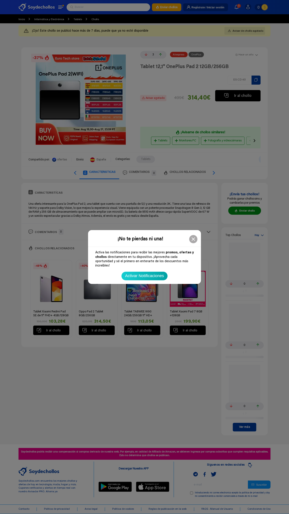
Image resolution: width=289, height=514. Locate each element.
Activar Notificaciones (144, 276)
